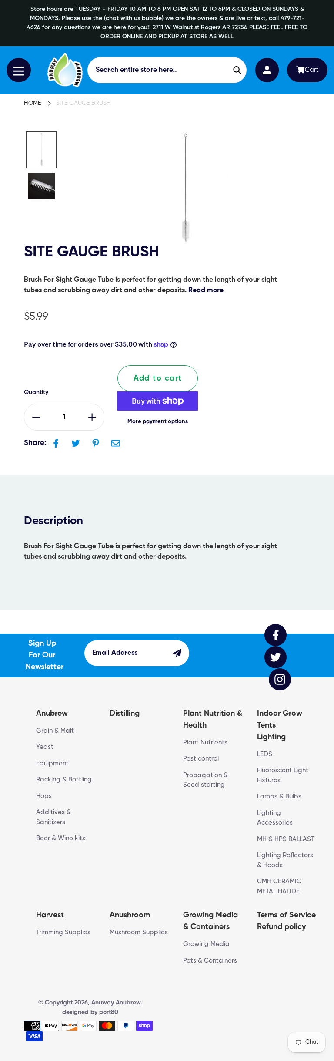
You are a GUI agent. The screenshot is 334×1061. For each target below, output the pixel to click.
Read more (206, 290)
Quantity (36, 392)
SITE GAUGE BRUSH (83, 103)
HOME (32, 103)
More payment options (157, 421)
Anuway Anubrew (115, 1003)
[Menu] (19, 70)
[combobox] (167, 70)
